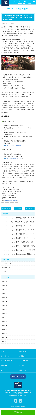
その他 (4, 271)
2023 (3, 293)
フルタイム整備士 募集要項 (13, 145)
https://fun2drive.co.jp (11, 200)
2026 (3, 281)
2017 (3, 317)
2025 (3, 285)
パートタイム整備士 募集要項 (14, 158)
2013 (3, 333)
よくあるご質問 (23, 360)
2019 (3, 309)
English (15, 2)
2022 (3, 297)
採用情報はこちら (18, 376)
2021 (3, 301)
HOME (3, 351)
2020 (3, 305)
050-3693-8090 (15, 395)
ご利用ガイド (22, 356)
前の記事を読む (6, 208)
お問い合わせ (22, 370)
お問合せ (24, 2)
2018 (3, 313)
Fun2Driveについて (6, 365)
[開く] (33, 2)
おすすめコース (5, 356)
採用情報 (20, 2)
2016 (3, 321)
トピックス (5, 263)
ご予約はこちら (18, 412)
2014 (3, 329)
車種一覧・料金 (23, 351)
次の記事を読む (30, 208)
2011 (3, 341)
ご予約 (3, 370)
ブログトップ (18, 208)
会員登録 (29, 2)
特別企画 (4, 267)
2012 (3, 337)
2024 (3, 289)
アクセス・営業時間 (6, 360)
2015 (3, 325)
